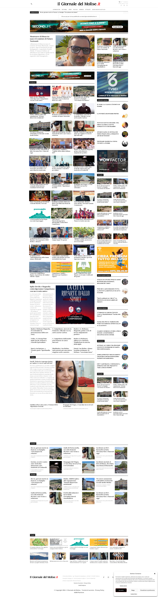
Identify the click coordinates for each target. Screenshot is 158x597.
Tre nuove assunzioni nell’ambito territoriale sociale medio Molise (39, 159)
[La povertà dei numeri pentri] (125, 123)
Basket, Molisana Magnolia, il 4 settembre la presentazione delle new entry (61, 124)
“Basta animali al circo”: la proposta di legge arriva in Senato (107, 307)
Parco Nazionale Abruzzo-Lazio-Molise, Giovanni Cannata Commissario (83, 229)
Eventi (32, 531)
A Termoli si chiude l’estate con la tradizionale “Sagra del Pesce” (109, 321)
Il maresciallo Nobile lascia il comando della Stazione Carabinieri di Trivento (39, 211)
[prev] (124, 12)
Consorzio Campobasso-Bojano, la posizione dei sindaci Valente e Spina (39, 300)
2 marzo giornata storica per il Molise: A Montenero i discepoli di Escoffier (109, 340)
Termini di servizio (78, 579)
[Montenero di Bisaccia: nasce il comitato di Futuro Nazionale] (75, 61)
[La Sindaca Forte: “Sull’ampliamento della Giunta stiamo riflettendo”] (39, 275)
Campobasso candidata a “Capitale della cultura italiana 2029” (61, 176)
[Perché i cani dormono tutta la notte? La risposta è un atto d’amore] (125, 298)
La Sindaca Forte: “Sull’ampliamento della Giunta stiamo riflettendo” (39, 283)
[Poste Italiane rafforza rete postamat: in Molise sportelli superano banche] (83, 275)
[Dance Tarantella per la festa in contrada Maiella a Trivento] (39, 221)
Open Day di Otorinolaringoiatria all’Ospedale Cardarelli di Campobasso (59, 247)
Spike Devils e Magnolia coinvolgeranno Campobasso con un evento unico (39, 124)
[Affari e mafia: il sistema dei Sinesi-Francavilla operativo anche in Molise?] (125, 141)
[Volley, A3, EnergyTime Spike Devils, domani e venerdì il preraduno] (61, 186)
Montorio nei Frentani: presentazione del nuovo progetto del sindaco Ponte (39, 558)
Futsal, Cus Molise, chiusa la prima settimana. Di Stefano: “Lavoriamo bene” (83, 376)
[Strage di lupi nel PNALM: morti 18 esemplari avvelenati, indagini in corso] (125, 289)
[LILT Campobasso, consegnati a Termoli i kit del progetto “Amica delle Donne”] (125, 373)
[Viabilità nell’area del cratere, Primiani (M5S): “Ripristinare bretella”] (61, 204)
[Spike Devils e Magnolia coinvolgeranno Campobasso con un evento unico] (39, 117)
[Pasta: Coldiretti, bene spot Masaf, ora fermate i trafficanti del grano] (83, 293)
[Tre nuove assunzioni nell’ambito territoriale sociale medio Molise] (39, 151)
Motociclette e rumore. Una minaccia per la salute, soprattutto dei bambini (108, 132)
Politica (33, 383)
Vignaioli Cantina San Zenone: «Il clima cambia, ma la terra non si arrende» (83, 265)
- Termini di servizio (87, 587)
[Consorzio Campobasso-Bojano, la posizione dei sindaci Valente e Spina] (39, 293)
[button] (155, 573)
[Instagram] (124, 5)
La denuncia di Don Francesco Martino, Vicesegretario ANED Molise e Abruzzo (39, 265)
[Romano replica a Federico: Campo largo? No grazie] (61, 258)
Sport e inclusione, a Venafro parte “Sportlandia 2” (40, 376)
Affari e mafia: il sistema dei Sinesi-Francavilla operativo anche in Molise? (108, 141)
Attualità (100, 185)
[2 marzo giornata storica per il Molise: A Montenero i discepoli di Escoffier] (125, 340)
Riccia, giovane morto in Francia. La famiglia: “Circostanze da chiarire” (82, 124)
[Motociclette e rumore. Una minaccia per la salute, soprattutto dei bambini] (125, 132)
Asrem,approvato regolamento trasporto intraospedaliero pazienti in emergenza (108, 363)
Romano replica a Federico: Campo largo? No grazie (60, 265)
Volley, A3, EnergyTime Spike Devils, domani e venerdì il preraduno (61, 194)
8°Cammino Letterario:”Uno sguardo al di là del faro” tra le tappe (39, 544)
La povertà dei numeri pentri (108, 121)
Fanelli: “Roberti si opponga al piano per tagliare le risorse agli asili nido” (83, 159)
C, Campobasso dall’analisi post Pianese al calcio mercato (83, 246)
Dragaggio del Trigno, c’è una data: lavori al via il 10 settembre (83, 211)
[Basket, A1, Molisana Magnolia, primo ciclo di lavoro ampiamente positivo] (83, 169)
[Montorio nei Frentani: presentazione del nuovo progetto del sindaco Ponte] (39, 552)
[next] (127, 12)
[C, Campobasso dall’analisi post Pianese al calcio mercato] (83, 239)
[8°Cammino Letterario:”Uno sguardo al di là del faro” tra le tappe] (39, 538)
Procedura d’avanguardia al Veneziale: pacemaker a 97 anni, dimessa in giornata (38, 194)
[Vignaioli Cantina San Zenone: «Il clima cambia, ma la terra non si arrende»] (83, 258)
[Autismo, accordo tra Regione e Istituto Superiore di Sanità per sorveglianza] (125, 355)
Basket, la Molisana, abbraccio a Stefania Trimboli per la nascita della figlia (82, 367)
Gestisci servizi (123, 585)
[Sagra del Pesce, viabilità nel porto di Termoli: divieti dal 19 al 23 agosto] (125, 331)
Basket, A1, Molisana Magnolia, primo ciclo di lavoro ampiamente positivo (83, 176)
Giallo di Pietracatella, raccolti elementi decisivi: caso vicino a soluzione (119, 59)
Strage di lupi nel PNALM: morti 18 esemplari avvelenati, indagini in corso (109, 288)
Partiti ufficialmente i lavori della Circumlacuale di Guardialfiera (103, 75)
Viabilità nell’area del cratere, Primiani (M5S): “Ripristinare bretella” (61, 211)
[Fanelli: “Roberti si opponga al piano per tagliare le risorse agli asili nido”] (83, 151)
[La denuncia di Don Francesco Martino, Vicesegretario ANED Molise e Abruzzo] (39, 258)
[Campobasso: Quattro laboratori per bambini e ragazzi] (61, 293)
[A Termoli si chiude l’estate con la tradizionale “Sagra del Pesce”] (125, 322)
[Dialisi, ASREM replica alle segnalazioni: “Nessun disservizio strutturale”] (39, 134)
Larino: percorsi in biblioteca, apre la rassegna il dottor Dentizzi (59, 544)
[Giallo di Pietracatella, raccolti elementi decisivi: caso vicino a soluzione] (120, 52)
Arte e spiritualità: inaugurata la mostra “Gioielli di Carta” (117, 544)
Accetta (121, 590)
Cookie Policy (134, 594)
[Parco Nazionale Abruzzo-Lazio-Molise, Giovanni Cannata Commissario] (83, 221)
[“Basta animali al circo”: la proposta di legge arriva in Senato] (125, 307)
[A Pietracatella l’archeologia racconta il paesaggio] (39, 239)
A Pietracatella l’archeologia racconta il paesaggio (38, 246)
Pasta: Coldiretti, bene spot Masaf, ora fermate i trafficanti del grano (83, 300)
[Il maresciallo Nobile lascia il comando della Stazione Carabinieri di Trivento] (39, 204)
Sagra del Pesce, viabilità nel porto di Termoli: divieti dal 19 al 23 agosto (108, 331)
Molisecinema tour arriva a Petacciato (59, 557)
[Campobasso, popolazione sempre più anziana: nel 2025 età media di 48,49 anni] (61, 275)
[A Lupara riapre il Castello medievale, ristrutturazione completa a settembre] (99, 552)
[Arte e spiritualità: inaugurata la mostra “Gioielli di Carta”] (119, 538)
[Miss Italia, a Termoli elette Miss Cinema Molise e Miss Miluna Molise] (119, 552)
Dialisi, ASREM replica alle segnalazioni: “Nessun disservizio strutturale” (38, 142)
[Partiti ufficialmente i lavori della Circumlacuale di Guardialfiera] (104, 68)
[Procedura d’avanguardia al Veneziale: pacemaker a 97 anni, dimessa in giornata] (39, 186)
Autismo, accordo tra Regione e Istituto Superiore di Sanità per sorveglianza (108, 354)
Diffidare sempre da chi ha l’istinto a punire (107, 149)
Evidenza (32, 108)
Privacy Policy (87, 579)
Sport (32, 307)
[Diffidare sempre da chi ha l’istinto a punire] (125, 151)
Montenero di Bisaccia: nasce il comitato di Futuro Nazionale (56, 12)
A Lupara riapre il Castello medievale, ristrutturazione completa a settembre (99, 558)
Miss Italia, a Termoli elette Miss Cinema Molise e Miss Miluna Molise (118, 558)
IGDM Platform (82, 582)
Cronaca (33, 451)
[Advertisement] (79, 31)
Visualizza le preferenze (147, 590)
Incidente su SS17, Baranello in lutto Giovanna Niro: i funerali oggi (118, 75)
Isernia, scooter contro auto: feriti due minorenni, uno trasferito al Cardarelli (83, 194)
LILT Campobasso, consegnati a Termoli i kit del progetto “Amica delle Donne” (108, 373)
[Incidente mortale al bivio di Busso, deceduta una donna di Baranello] (61, 221)
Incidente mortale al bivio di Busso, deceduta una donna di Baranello (61, 229)
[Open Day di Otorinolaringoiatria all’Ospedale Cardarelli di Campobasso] (61, 239)
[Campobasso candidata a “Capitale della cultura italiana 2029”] (61, 169)
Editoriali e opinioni (103, 107)
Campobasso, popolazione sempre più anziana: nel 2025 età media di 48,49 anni (61, 283)
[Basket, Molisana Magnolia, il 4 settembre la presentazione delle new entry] (61, 117)
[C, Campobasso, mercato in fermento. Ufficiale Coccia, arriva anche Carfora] (83, 134)
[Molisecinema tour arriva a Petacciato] (59, 552)
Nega (133, 590)
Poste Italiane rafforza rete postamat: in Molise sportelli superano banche (83, 283)
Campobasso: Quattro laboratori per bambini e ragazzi (59, 300)
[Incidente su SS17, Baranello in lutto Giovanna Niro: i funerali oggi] (120, 68)
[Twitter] (127, 5)
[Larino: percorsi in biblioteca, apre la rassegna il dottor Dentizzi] (59, 538)
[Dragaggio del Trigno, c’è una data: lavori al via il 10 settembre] (83, 204)
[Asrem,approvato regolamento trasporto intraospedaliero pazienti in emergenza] (125, 364)
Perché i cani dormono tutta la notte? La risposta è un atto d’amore (108, 298)
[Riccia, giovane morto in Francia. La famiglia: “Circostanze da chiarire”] (83, 117)
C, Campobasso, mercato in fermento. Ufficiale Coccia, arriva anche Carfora (82, 142)
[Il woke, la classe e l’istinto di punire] (125, 114)
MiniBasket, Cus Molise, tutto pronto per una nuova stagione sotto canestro (62, 376)
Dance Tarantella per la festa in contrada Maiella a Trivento (39, 228)
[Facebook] (121, 5)
